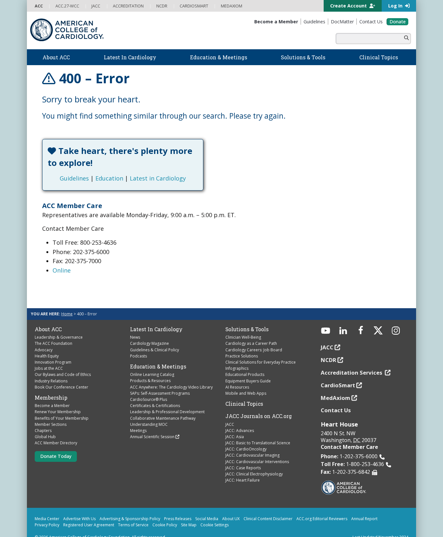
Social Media (206, 506)
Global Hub (45, 424)
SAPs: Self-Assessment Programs (160, 381)
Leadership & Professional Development (167, 400)
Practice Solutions (241, 344)
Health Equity (47, 344)
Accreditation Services (352, 360)
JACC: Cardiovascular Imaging (252, 443)
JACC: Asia (234, 424)
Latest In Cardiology (156, 317)
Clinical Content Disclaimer (268, 506)
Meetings (138, 418)
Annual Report (364, 506)
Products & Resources (150, 368)
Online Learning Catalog (152, 362)
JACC (229, 412)
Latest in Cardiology (187, 166)
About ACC (48, 317)
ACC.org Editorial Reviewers (321, 506)
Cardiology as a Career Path (251, 331)
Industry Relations (51, 368)
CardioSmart (338, 373)
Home (67, 302)
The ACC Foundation (53, 331)
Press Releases (177, 506)
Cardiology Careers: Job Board (253, 337)
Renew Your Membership (58, 400)
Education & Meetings (158, 354)
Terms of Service (133, 513)
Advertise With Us (79, 506)
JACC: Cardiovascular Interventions (257, 449)
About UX (231, 506)
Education (138, 166)
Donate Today (55, 444)
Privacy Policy (47, 513)
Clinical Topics (244, 392)
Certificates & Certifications (155, 393)
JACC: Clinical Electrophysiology (254, 462)
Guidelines (103, 166)
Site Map (189, 513)
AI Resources (237, 375)
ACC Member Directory (56, 431)
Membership (51, 385)
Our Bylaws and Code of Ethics (63, 362)
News (135, 325)
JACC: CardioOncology (246, 437)
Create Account (349, 6)
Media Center (47, 506)
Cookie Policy (164, 513)
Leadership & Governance (59, 325)
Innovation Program (53, 350)
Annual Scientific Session (152, 424)
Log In (396, 6)
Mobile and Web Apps (245, 381)
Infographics (236, 356)
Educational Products (244, 362)
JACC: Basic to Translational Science (257, 431)
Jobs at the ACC (49, 356)
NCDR (328, 348)
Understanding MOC (149, 412)
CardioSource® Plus (148, 387)
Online (62, 258)
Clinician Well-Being (243, 325)
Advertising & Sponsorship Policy (130, 506)
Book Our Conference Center (61, 375)
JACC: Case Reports (243, 456)
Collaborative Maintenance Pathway (163, 406)
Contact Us (336, 398)
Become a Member (52, 393)
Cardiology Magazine (149, 331)
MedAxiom (335, 385)
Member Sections (50, 412)
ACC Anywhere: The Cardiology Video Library (171, 375)
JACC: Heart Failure (242, 468)
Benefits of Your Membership (62, 406)
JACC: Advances (239, 418)
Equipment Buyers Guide (248, 368)
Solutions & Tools (247, 317)
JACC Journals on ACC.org (258, 404)
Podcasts (138, 344)
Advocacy (44, 337)
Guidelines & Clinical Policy (154, 337)
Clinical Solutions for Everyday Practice (260, 350)
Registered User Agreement (88, 513)
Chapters (43, 418)
